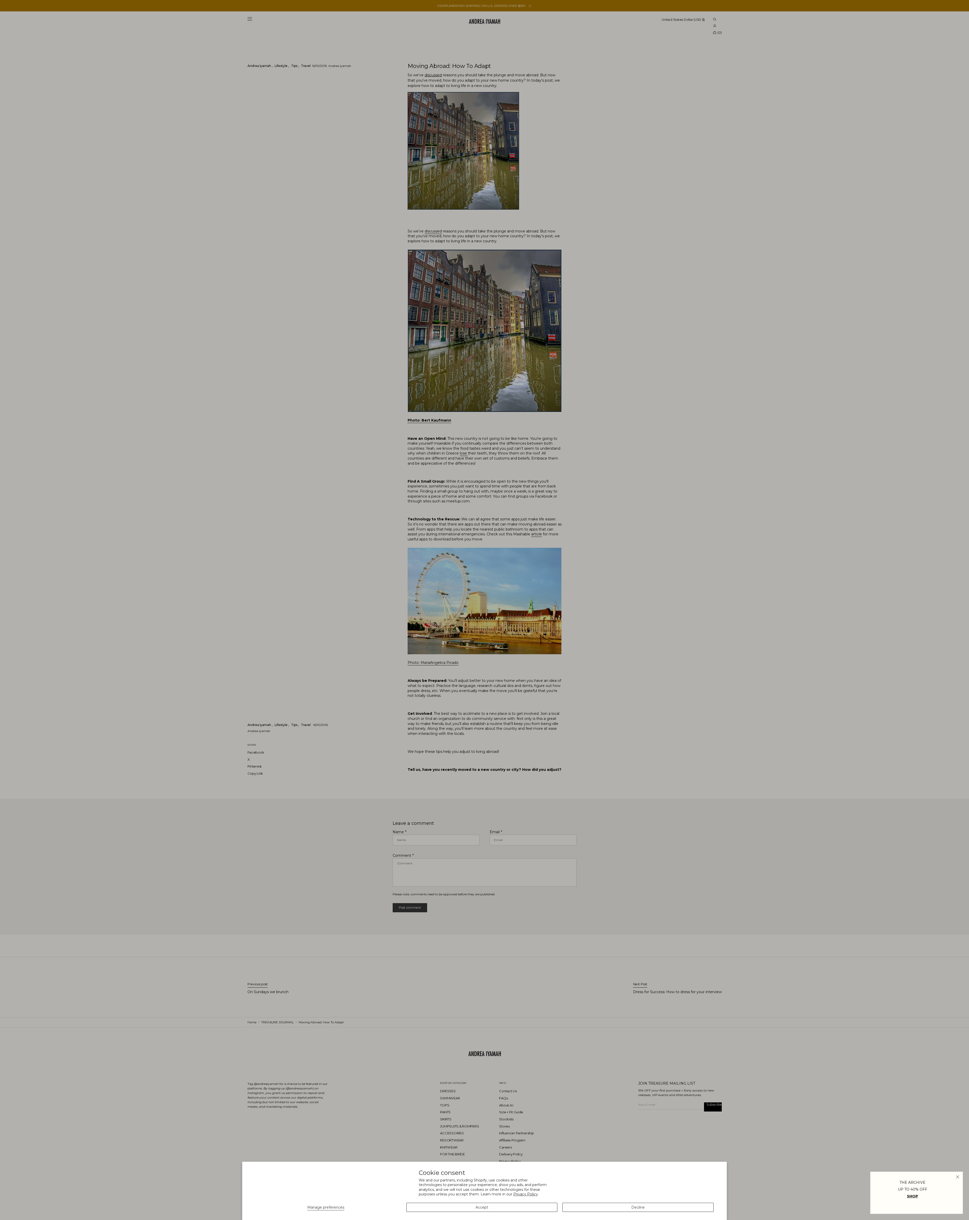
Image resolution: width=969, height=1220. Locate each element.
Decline (638, 1207)
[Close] (958, 1177)
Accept (482, 1207)
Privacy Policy (525, 1194)
